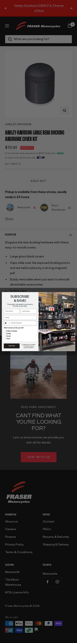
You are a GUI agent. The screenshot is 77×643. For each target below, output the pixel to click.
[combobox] (7, 323)
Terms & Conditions (29, 347)
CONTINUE (11, 345)
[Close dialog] (72, 294)
